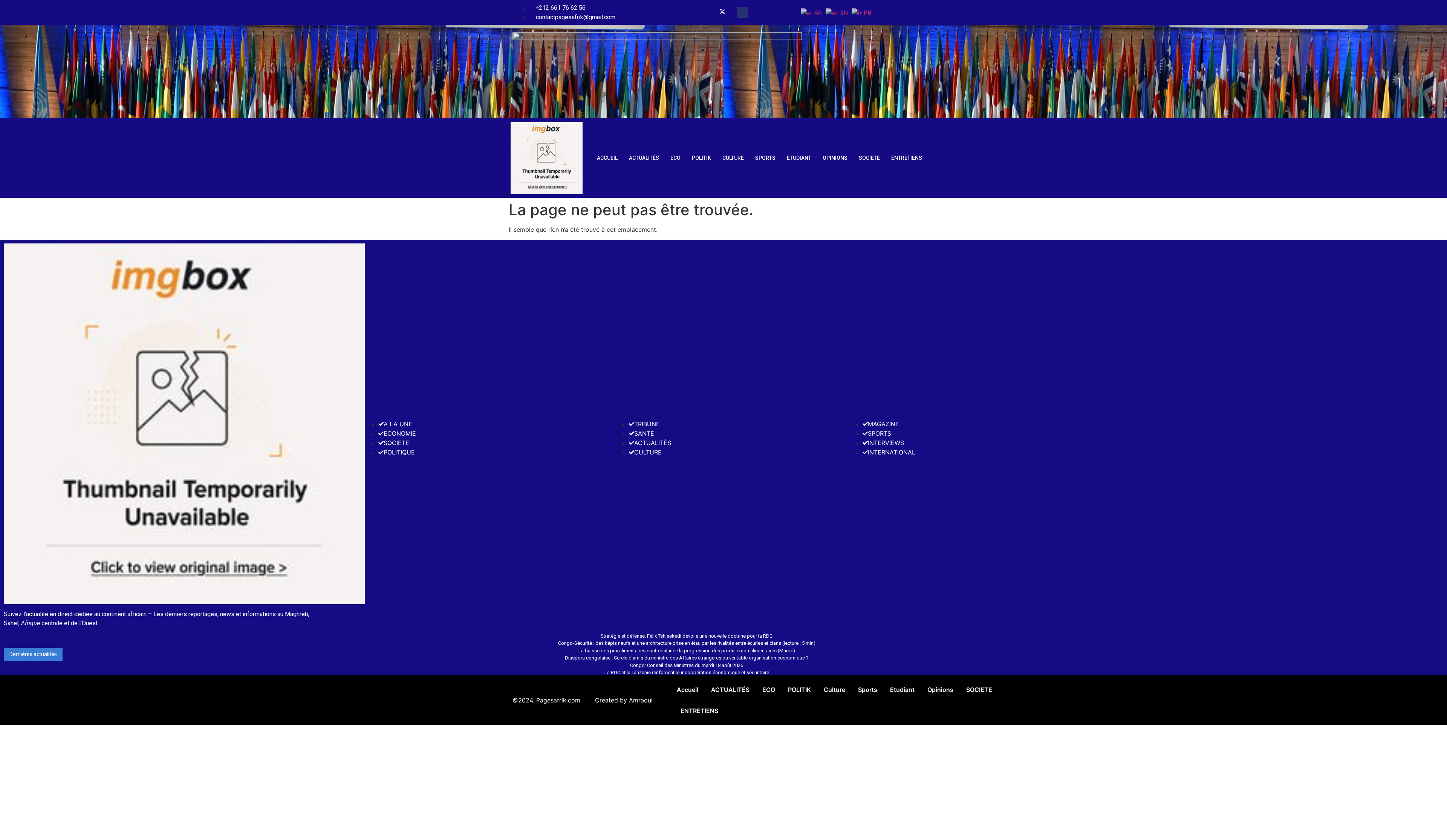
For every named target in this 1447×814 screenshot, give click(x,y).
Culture (733, 158)
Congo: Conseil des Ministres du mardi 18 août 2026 (686, 665)
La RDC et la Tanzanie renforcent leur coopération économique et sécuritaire (686, 672)
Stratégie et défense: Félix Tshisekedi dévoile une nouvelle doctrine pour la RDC (686, 636)
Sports (765, 158)
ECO (675, 158)
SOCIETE (869, 158)
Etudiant (799, 158)
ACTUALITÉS (644, 158)
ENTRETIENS (906, 158)
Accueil (607, 158)
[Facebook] (704, 12)
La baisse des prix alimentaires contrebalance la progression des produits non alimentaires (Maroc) (686, 650)
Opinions (835, 158)
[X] (722, 12)
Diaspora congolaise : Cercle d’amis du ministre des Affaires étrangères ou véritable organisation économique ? (687, 658)
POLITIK (701, 158)
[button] (742, 12)
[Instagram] (713, 12)
